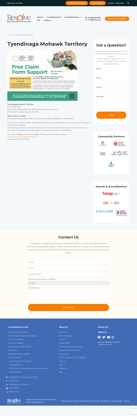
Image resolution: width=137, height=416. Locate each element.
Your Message (33, 288)
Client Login (119, 3)
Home (9, 35)
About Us (40, 17)
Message (99, 96)
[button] (128, 3)
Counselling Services (54, 17)
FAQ (38, 20)
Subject (99, 87)
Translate (110, 3)
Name (98, 69)
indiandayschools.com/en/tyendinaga (22, 137)
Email (98, 78)
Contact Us (47, 20)
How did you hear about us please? (41, 279)
